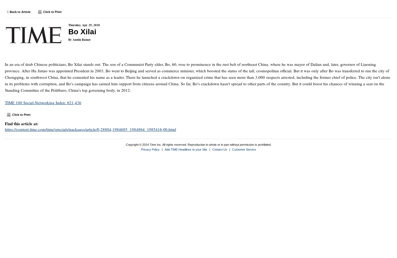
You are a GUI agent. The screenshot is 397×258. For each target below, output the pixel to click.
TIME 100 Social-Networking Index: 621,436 (43, 102)
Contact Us (219, 149)
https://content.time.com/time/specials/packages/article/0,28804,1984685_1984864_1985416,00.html (90, 129)
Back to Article (20, 11)
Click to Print (52, 11)
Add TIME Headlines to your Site (186, 149)
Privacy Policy (150, 149)
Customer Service (244, 149)
